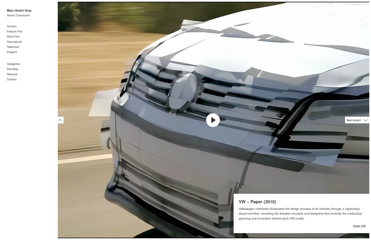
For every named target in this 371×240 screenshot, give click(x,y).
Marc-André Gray (19, 10)
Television (13, 47)
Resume (12, 74)
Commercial (14, 42)
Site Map (12, 69)
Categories (13, 64)
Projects (12, 52)
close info (359, 226)
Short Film (13, 36)
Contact (12, 26)
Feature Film (15, 31)
